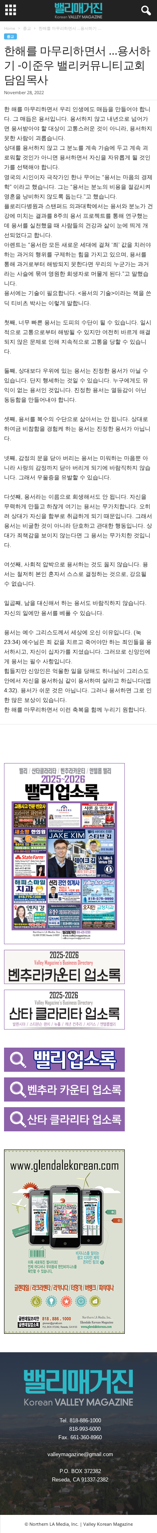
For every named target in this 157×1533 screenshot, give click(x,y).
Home (9, 28)
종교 (27, 28)
